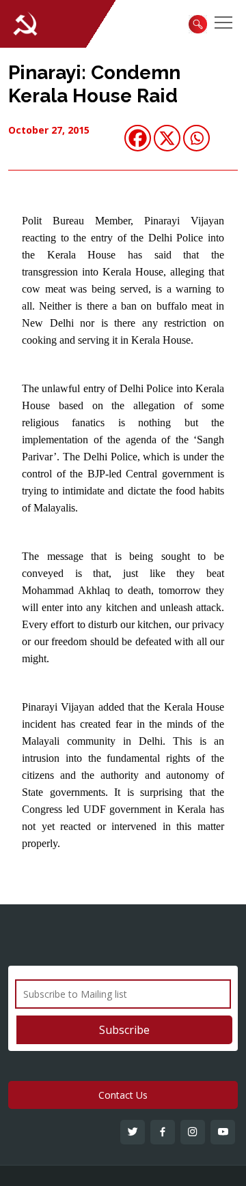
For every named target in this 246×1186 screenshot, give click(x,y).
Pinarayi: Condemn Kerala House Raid (94, 84)
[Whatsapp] (196, 138)
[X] (167, 138)
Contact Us (123, 1094)
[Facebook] (137, 138)
